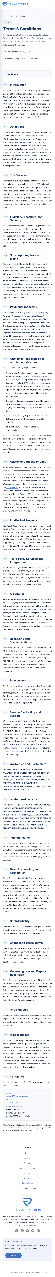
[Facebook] (17, 1231)
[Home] (15, 4)
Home (5, 16)
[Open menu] (50, 4)
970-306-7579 (12, 1102)
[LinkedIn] (38, 1231)
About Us (27, 1158)
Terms (45, 1272)
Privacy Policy (12, 487)
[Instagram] (27, 1231)
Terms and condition (27, 1188)
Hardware (27, 1173)
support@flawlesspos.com (18, 1096)
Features (27, 1163)
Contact (27, 1178)
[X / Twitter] (22, 1231)
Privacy (38, 1272)
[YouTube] (33, 1231)
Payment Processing (27, 1168)
